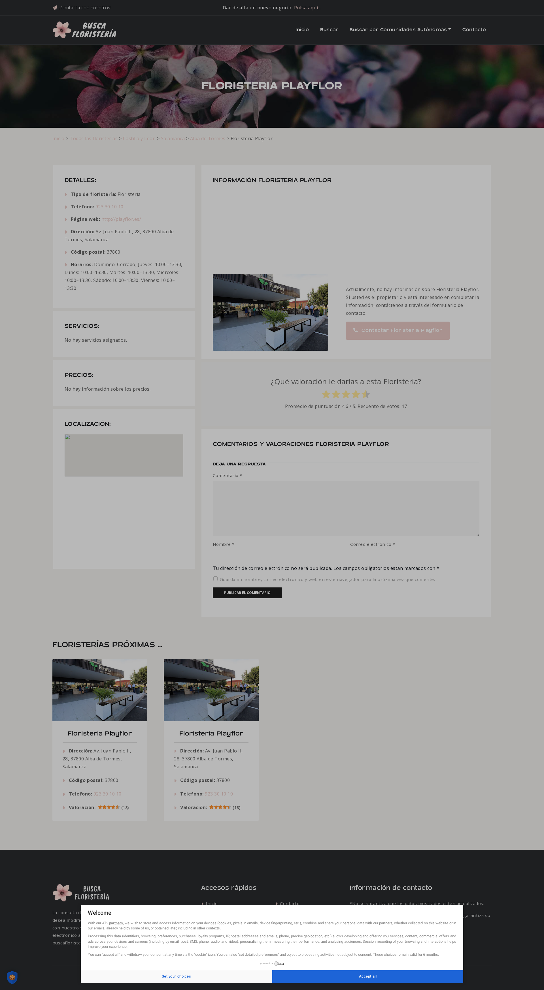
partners (116, 923)
